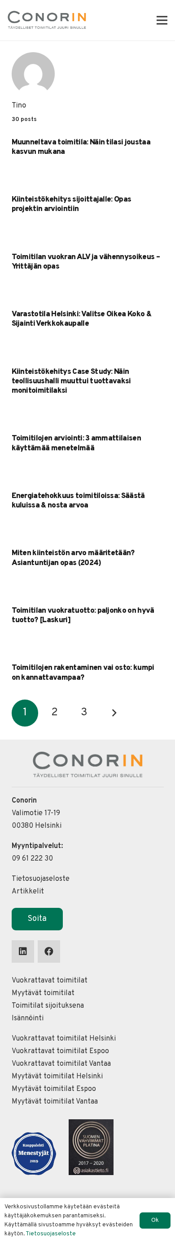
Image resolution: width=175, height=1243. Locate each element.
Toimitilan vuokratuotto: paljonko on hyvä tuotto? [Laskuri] (83, 615)
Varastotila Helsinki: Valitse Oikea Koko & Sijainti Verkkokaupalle (81, 319)
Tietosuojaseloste (41, 879)
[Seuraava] (114, 713)
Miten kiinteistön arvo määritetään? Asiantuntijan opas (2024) (73, 558)
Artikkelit (28, 891)
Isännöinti (28, 1018)
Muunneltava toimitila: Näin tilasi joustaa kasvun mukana (81, 147)
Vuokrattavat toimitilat (50, 980)
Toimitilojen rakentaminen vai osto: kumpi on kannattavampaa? (83, 672)
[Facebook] (49, 951)
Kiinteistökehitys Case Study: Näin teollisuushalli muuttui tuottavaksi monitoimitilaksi (71, 381)
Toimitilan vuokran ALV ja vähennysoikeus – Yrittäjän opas (86, 262)
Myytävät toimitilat (43, 993)
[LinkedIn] (23, 951)
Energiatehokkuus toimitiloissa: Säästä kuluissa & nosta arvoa (78, 501)
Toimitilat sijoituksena (48, 1005)
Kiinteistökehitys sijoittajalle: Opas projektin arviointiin (71, 204)
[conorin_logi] (47, 20)
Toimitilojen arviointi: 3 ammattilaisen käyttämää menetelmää (76, 443)
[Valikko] (161, 20)
